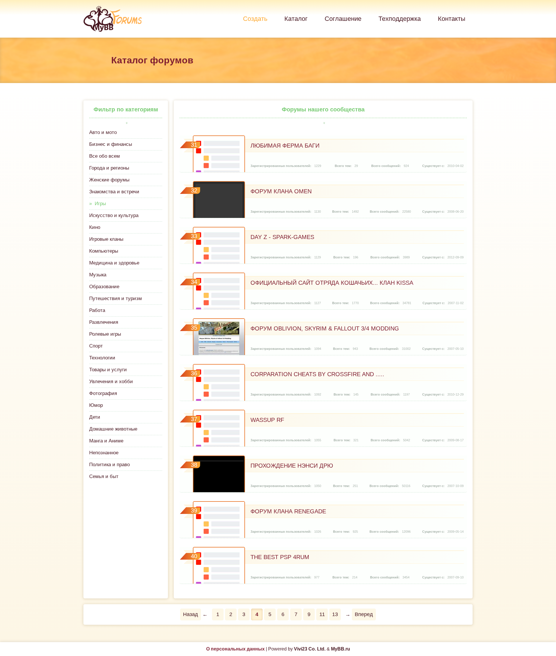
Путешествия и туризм (115, 298)
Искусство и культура (113, 215)
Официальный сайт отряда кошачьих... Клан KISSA (331, 283)
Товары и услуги (108, 369)
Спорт (96, 346)
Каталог (296, 18)
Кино (94, 227)
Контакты (451, 18)
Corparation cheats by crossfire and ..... (317, 374)
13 (335, 614)
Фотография (103, 393)
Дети (94, 417)
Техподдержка (399, 18)
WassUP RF (267, 420)
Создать (255, 18)
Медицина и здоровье (114, 263)
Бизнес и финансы (110, 144)
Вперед (364, 614)
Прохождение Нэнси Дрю (291, 465)
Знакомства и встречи (114, 191)
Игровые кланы (106, 239)
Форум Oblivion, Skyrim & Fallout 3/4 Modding (324, 328)
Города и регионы (109, 168)
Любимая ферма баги (284, 145)
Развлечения (103, 322)
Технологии (102, 358)
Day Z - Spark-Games (282, 237)
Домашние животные (113, 429)
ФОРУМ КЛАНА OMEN (281, 191)
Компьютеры (103, 251)
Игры (100, 203)
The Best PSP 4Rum (279, 557)
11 (322, 614)
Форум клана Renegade (288, 511)
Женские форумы (109, 180)
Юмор (96, 405)
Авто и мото (103, 132)
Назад (190, 614)
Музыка (97, 275)
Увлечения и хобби (111, 381)
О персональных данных (235, 648)
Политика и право (109, 464)
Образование (104, 286)
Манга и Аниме (106, 441)
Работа (97, 310)
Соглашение (343, 18)
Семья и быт (103, 476)
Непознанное (103, 452)
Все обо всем (104, 156)
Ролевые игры (105, 334)
